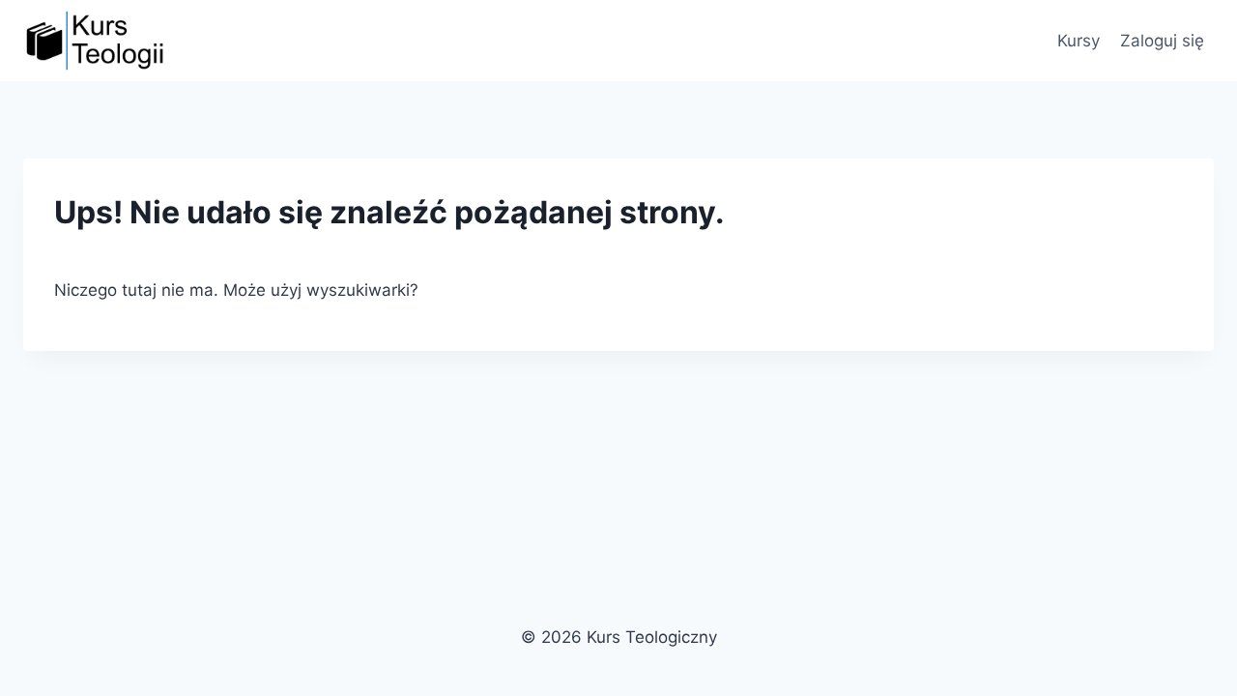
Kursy (1078, 40)
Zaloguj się (1162, 40)
